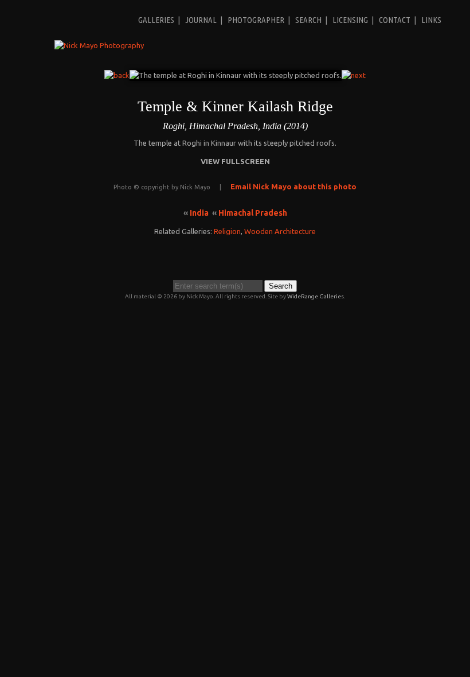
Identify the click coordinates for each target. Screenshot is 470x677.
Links (431, 20)
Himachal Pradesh (252, 212)
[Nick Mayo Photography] (99, 45)
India (199, 212)
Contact (394, 20)
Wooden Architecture (280, 231)
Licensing (350, 20)
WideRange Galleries (315, 296)
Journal (201, 20)
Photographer (256, 20)
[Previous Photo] (117, 75)
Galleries (156, 20)
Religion (227, 231)
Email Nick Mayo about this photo (293, 186)
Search (308, 20)
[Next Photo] (354, 75)
